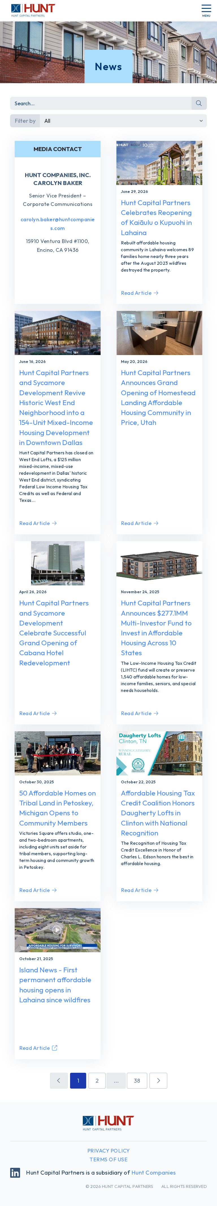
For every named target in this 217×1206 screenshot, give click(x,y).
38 (137, 1080)
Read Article (136, 293)
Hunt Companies (153, 1172)
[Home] (30, 10)
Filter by (25, 120)
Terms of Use (108, 1159)
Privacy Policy (108, 1150)
